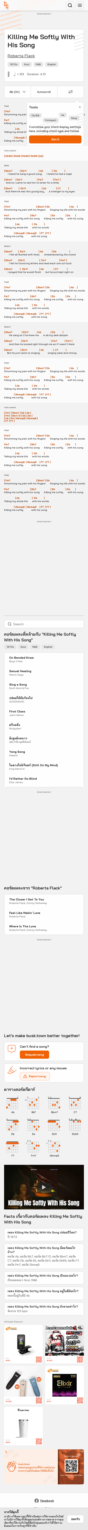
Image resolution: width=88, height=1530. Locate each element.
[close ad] (79, 1455)
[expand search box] (70, 5)
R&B (38, 64)
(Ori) (14, 92)
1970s (13, 64)
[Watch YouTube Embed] (44, 1187)
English (51, 64)
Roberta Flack (21, 55)
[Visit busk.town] (6, 5)
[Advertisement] (46, 21)
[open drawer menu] (80, 5)
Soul (26, 64)
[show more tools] (71, 92)
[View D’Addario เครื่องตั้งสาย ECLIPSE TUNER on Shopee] (23, 1344)
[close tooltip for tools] (79, 107)
